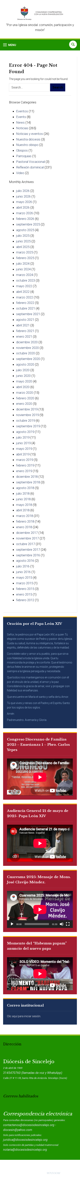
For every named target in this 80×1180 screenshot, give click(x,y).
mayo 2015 (24, 577)
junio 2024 (23, 269)
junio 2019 (23, 443)
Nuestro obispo (27, 145)
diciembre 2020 (27, 342)
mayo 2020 (24, 381)
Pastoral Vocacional (30, 162)
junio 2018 (23, 499)
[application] (40, 909)
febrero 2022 (25, 303)
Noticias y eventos (29, 134)
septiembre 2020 (28, 359)
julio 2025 (23, 236)
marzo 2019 (24, 460)
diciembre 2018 (27, 477)
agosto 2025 (25, 230)
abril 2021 (23, 325)
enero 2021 (24, 336)
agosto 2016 (25, 561)
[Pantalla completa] (68, 924)
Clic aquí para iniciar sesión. (24, 1016)
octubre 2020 (25, 353)
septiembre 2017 (28, 549)
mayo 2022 (24, 286)
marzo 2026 (24, 213)
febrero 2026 (25, 219)
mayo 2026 (24, 202)
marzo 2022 (24, 297)
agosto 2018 (25, 488)
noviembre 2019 (27, 415)
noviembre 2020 (27, 348)
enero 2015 (24, 594)
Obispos (22, 150)
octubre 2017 (25, 544)
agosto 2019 (25, 432)
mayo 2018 (24, 505)
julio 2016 (23, 566)
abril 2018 (23, 510)
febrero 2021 (25, 331)
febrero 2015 (25, 589)
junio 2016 (23, 572)
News (20, 122)
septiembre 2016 (28, 555)
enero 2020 (24, 404)
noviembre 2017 (27, 538)
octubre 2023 (25, 280)
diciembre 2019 (27, 409)
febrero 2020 (25, 398)
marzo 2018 (24, 516)
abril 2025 (23, 247)
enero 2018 (24, 527)
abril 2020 (23, 387)
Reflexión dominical (30, 167)
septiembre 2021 (28, 314)
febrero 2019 (25, 465)
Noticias (22, 128)
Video (20, 173)
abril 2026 (23, 207)
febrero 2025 (25, 258)
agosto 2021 (25, 320)
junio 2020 (23, 376)
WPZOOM (53, 1173)
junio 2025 (23, 241)
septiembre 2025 (28, 224)
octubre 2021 (25, 308)
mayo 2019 (24, 449)
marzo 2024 (24, 275)
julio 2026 (23, 191)
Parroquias (23, 156)
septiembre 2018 (28, 482)
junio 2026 (23, 196)
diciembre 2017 (27, 533)
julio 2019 (23, 437)
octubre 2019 (25, 420)
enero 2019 (24, 471)
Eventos (22, 111)
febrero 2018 (25, 521)
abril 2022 (23, 292)
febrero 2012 (25, 600)
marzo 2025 (24, 252)
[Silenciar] (61, 924)
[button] (9, 45)
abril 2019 (23, 454)
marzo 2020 (24, 392)
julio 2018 (23, 493)
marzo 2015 (24, 583)
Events (21, 117)
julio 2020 (23, 370)
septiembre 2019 (28, 426)
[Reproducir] (12, 924)
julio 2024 (23, 263)
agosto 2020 (25, 364)
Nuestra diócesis (28, 139)
